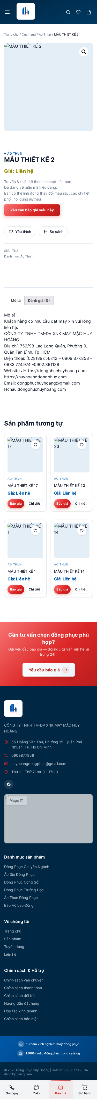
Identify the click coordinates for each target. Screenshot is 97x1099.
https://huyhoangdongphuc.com (35, 376)
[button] (83, 51)
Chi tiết (34, 503)
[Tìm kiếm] (68, 12)
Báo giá (16, 503)
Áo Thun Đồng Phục (21, 897)
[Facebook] (8, 784)
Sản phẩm (12, 939)
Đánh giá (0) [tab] (39, 300)
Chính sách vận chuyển (23, 980)
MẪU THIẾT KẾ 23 (69, 485)
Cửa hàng (29, 34)
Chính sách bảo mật (21, 1019)
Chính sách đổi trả (19, 995)
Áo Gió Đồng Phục (19, 874)
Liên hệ (10, 954)
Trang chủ (11, 34)
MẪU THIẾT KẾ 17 (23, 485)
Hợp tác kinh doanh (20, 1011)
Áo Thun (45, 34)
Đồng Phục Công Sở (21, 882)
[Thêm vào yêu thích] (35, 444)
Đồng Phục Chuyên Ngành (26, 866)
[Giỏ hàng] (89, 12)
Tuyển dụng (14, 946)
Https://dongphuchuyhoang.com (55, 370)
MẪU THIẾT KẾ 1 (22, 571)
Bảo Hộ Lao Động (19, 905)
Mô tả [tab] (16, 300)
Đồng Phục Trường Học (24, 890)
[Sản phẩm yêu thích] (78, 12)
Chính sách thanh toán (23, 988)
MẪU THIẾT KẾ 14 (69, 571)
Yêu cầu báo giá (44, 669)
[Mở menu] (7, 12)
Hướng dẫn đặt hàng (21, 1003)
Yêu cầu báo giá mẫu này (32, 210)
